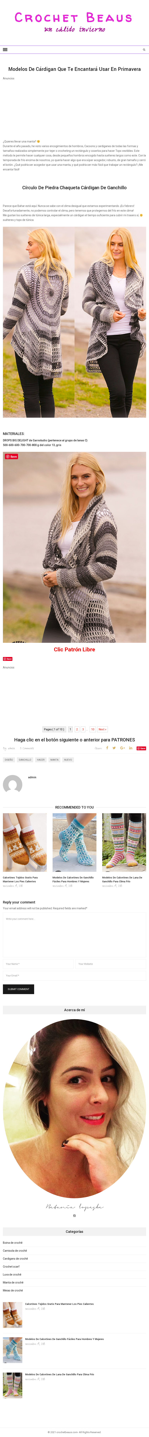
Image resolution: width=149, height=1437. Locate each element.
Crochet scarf (11, 1266)
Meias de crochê (13, 1290)
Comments (27, 748)
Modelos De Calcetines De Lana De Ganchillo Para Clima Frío (59, 1374)
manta (54, 759)
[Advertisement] (74, 107)
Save (142, 748)
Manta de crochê (13, 1282)
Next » (102, 729)
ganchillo (25, 759)
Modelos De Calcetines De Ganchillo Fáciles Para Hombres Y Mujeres (64, 1339)
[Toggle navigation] (5, 50)
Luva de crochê (12, 1274)
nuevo (68, 759)
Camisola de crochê (15, 1250)
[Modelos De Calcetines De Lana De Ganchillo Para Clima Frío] (124, 842)
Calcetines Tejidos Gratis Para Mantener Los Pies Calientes (59, 1304)
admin (9, 748)
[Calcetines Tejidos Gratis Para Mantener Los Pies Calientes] (25, 842)
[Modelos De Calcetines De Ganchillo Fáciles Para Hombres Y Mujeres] (74, 842)
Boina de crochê (13, 1242)
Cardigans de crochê (15, 1258)
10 (92, 729)
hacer (41, 759)
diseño (9, 759)
